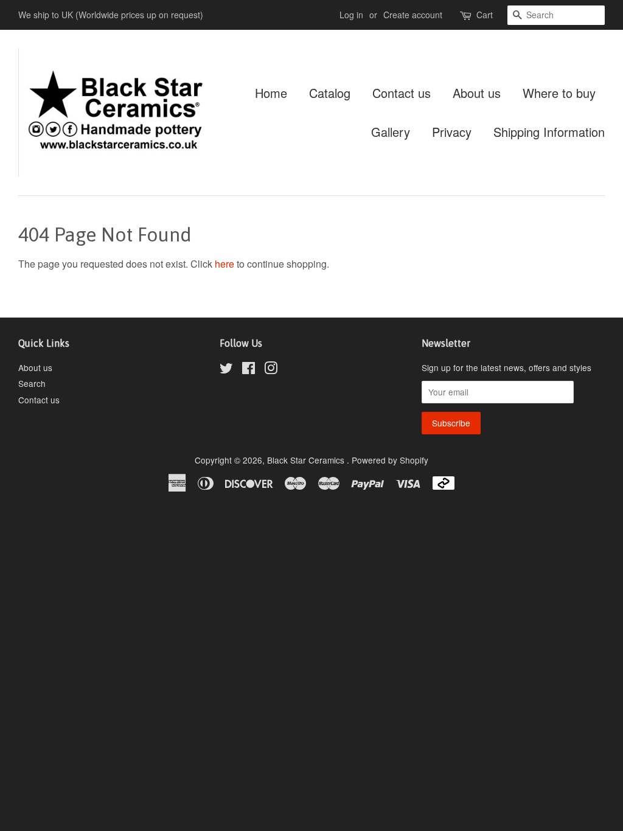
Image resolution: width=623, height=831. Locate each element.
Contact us (401, 93)
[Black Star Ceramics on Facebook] (249, 370)
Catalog (329, 93)
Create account (412, 15)
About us (477, 93)
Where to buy (559, 93)
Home (271, 93)
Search (32, 383)
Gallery (390, 132)
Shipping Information (549, 132)
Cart (484, 15)
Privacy (452, 132)
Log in (351, 15)
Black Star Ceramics (307, 460)
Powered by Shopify (390, 460)
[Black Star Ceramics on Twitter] (226, 370)
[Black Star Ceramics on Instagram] (270, 370)
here (224, 264)
